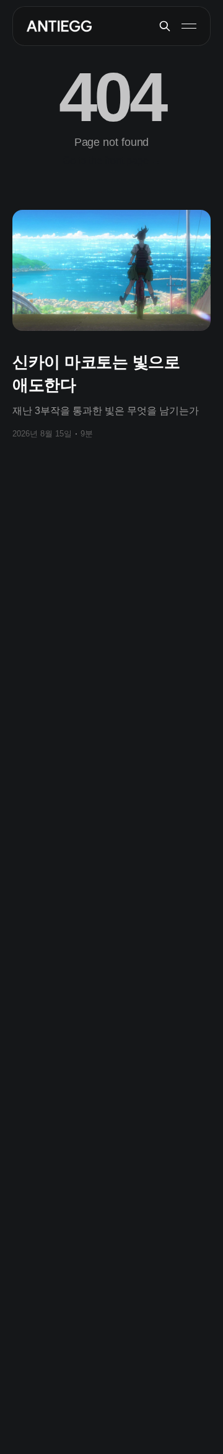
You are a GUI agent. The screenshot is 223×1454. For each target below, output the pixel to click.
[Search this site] (165, 26)
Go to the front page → (112, 160)
